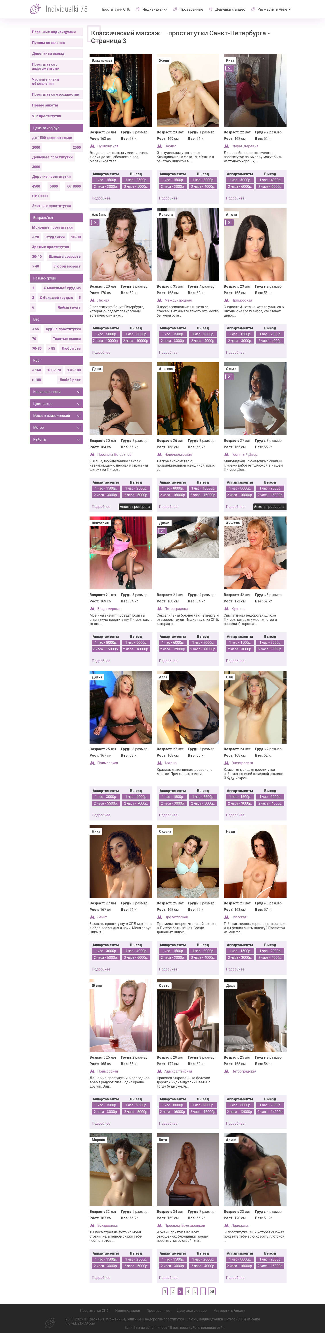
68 (212, 1291)
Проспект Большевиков (184, 1225)
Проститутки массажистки (55, 94)
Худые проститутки (63, 329)
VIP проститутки (46, 116)
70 (34, 339)
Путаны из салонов (48, 43)
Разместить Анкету (274, 9)
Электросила (242, 763)
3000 (36, 167)
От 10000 (40, 196)
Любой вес (71, 348)
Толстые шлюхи (67, 339)
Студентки (55, 237)
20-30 (76, 237)
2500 (77, 147)
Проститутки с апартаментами (45, 66)
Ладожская (240, 1225)
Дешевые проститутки (52, 157)
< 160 (36, 370)
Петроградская (176, 609)
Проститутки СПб (115, 9)
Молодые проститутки (52, 227)
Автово (170, 763)
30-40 (37, 256)
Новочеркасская (178, 454)
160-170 (54, 370)
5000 (54, 186)
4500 (36, 186)
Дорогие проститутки (51, 177)
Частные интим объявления (45, 81)
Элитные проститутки (51, 206)
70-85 (37, 348)
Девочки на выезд (48, 53)
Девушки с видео (230, 9)
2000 (36, 147)
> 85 (51, 348)
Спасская (239, 917)
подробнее (101, 198)
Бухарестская (108, 1225)
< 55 (35, 329)
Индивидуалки (155, 9)
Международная (178, 300)
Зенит (102, 917)
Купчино (238, 609)
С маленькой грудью (62, 288)
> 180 (36, 380)
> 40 (35, 266)
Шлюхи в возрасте (65, 256)
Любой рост (70, 380)
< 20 (35, 237)
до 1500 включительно (52, 138)
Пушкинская (107, 146)
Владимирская (109, 609)
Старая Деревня (244, 146)
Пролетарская (176, 917)
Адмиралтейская (178, 1071)
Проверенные (191, 9)
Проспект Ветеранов (114, 454)
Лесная (103, 300)
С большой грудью (56, 298)
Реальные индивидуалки (54, 32)
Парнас (170, 146)
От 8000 (74, 186)
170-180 (74, 370)
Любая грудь (69, 307)
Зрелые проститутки (50, 247)
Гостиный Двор (244, 454)
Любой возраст (67, 266)
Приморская (241, 300)
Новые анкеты (45, 105)
